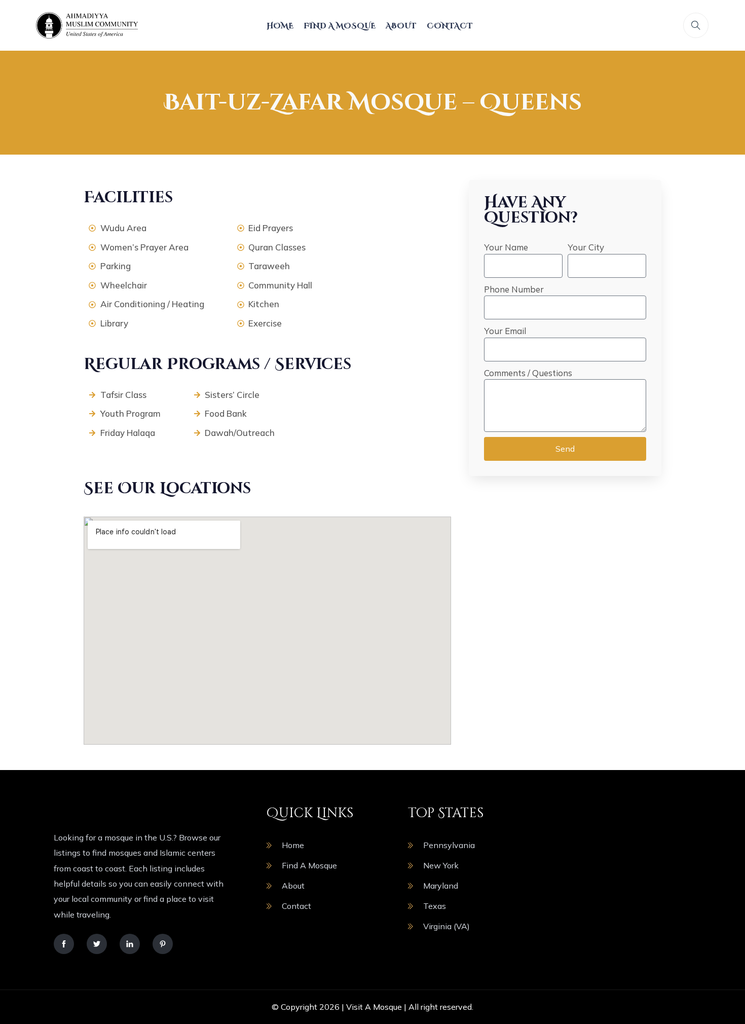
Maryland (440, 886)
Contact (450, 26)
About (401, 26)
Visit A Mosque (374, 1007)
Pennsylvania (449, 845)
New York (441, 865)
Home (280, 26)
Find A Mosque (340, 26)
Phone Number (514, 289)
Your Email (505, 330)
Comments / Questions (528, 373)
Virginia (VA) (446, 926)
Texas (434, 906)
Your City (586, 247)
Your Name (506, 247)
